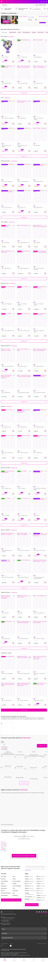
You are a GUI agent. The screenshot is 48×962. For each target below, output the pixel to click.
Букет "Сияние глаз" (21, 207)
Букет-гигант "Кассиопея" (7, 207)
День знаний (41, 32)
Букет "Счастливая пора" (22, 57)
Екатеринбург (4, 881)
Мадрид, (27, 899)
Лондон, (27, 893)
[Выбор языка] (37, 5)
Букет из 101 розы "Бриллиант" (8, 366)
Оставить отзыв (42, 745)
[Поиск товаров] (41, 1)
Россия (42, 879)
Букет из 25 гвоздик (21, 488)
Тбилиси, (38, 900)
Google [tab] (2, 742)
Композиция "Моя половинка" (8, 577)
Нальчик (4, 5)
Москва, (38, 879)
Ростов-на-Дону (16, 881)
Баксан (2, 847)
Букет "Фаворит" (37, 145)
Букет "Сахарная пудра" (6, 83)
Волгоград (3, 876)
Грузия (43, 900)
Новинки (34, 32)
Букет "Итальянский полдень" (23, 392)
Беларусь (42, 876)
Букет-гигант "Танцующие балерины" (39, 269)
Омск (13, 876)
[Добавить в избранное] (20, 17)
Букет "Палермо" (31, 17)
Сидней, (38, 895)
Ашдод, (27, 879)
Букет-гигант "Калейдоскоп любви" (39, 331)
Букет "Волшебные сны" (6, 268)
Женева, (27, 890)
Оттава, (38, 883)
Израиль (31, 879)
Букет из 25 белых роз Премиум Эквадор (40, 489)
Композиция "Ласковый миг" (23, 577)
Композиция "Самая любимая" (24, 673)
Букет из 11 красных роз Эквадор (38, 119)
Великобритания (29, 894)
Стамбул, (38, 897)
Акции (19, 32)
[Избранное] (44, 1)
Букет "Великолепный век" (23, 83)
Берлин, (27, 881)
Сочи (13, 888)
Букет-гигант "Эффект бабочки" (8, 330)
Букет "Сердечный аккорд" (23, 452)
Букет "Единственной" (6, 392)
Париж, (38, 886)
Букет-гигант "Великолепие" (23, 181)
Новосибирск (4, 895)
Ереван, (27, 888)
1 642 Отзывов (4, 748)
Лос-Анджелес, (28, 896)
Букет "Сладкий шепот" (38, 207)
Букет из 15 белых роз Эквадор (8, 118)
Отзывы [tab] (2, 741)
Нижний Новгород (5, 893)
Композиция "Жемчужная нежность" (7, 551)
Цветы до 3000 (13, 32)
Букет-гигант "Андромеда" (7, 303)
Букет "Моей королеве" (22, 366)
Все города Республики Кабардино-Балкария (24, 855)
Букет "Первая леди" (38, 452)
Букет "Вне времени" (38, 57)
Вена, (26, 883)
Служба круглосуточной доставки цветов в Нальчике (14, 949)
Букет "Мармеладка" (22, 118)
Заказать (13, 62)
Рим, (37, 893)
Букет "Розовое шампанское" (39, 392)
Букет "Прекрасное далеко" (23, 638)
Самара (14, 883)
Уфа (13, 893)
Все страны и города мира (32, 904)
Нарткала (3, 842)
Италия (41, 893)
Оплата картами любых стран (8, 9)
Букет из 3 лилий (5, 57)
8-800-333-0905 (35, 858)
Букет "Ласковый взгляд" (38, 181)
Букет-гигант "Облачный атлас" (24, 330)
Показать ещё (24, 710)
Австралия (43, 895)
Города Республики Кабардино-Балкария (11, 900)
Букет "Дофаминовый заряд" (23, 268)
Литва (31, 886)
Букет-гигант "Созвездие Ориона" (38, 304)
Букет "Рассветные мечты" (7, 700)
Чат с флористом (36, 9)
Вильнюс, (27, 886)
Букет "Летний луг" (5, 612)
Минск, (38, 876)
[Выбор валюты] (34, 5)
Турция (43, 897)
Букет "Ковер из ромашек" (23, 700)
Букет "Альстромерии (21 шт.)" (23, 242)
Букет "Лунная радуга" (6, 638)
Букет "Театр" (36, 515)
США (34, 896)
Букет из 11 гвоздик (5, 515)
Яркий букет (20, 612)
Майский (3, 849)
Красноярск (4, 888)
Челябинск (15, 895)
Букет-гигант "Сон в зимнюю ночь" (7, 453)
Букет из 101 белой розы (22, 515)
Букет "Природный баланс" (39, 426)
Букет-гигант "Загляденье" (7, 181)
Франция (42, 886)
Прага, (38, 888)
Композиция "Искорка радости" (24, 550)
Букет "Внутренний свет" (22, 426)
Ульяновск (15, 890)
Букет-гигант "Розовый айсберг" (22, 304)
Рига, (37, 890)
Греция (31, 876)
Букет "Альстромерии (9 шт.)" (39, 612)
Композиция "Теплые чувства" (40, 550)
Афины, (27, 876)
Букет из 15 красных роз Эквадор (6, 146)
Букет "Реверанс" (37, 242)
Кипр (42, 881)
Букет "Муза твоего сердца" (39, 638)
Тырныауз (3, 844)
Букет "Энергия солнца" (6, 426)
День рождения (26, 32)
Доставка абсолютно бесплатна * (23, 9)
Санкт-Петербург (16, 886)
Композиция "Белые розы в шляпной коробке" (39, 578)
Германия (31, 881)
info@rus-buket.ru (6, 924)
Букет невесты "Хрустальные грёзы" (39, 674)
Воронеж (3, 879)
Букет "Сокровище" (5, 242)
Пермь (14, 879)
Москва (3, 890)
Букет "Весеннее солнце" (6, 488)
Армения (31, 888)
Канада (42, 883)
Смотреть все (11, 36)
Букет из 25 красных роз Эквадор (22, 146)
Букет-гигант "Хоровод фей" (7, 673)
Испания (32, 899)
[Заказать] (36, 20)
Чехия (41, 888)
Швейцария (32, 890)
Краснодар (3, 886)
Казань (2, 883)
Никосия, (38, 881)
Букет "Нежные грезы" (38, 83)
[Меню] (46, 1)
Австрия (30, 883)
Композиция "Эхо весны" (39, 700)
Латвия (41, 890)
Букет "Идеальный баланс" (39, 366)
